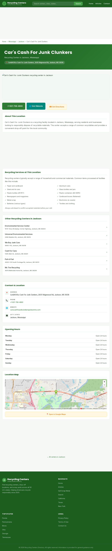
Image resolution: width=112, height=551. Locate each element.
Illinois (4, 526)
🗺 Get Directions (56, 107)
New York (61, 506)
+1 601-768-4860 (16, 302)
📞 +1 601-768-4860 (14, 106)
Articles (98, 3)
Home (91, 3)
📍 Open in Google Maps (56, 414)
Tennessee (6, 537)
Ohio (4, 530)
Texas (60, 502)
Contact (107, 3)
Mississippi (12, 41)
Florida (4, 518)
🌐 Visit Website (36, 106)
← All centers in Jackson (56, 457)
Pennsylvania (7, 522)
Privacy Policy (63, 518)
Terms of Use (63, 522)
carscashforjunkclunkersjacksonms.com (25, 310)
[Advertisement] (56, 24)
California (61, 498)
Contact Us (62, 526)
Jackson (21, 41)
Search (78, 4)
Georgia (5, 533)
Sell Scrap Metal (64, 491)
